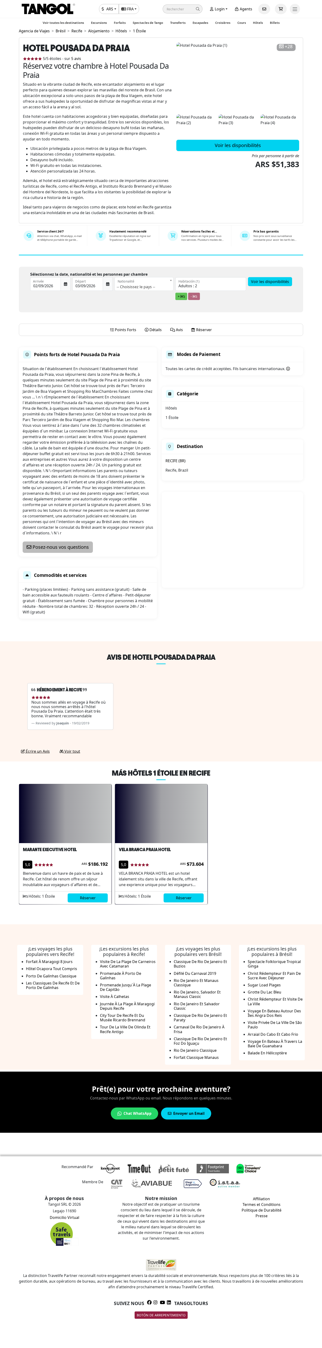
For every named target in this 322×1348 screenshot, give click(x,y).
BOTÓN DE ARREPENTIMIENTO (161, 1315)
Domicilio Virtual (64, 1217)
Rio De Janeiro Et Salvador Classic (197, 1006)
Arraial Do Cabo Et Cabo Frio (273, 1034)
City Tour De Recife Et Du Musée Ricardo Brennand (122, 1018)
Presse (262, 1215)
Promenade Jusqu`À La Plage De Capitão (125, 987)
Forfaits (120, 23)
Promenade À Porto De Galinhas (120, 975)
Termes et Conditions (262, 1204)
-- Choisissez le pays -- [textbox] (136, 286)
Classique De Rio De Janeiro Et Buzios (200, 964)
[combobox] (144, 284)
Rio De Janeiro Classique (195, 1050)
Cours (241, 23)
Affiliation (261, 1198)
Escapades (200, 23)
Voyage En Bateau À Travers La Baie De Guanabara (275, 1043)
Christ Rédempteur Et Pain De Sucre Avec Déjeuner (274, 975)
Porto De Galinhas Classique (51, 976)
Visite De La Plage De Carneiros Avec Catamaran (128, 964)
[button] (182, 8)
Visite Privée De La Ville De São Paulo (275, 1025)
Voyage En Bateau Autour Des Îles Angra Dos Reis (274, 1013)
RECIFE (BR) (175, 460)
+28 (289, 46)
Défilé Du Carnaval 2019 (195, 973)
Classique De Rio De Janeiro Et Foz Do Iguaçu (200, 1041)
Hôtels (258, 23)
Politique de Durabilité (261, 1210)
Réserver (88, 897)
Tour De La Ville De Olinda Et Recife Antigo (125, 1029)
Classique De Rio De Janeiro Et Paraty (200, 1018)
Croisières (222, 23)
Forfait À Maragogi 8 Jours (49, 961)
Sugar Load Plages (264, 985)
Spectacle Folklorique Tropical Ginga (274, 964)
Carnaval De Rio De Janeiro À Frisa (199, 1029)
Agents (245, 9)
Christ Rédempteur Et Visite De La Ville (275, 1001)
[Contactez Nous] (264, 9)
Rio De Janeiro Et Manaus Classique (196, 983)
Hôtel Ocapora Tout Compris (51, 968)
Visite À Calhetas (114, 996)
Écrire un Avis (37, 751)
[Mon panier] (281, 9)
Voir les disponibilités (238, 145)
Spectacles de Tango (148, 23)
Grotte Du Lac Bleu (264, 992)
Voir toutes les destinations (63, 23)
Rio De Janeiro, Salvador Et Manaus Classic (197, 994)
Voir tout (71, 751)
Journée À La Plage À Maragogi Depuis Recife (127, 1006)
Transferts (178, 23)
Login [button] (219, 9)
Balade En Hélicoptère (267, 1053)
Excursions (99, 23)
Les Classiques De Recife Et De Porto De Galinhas (53, 985)
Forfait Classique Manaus (196, 1057)
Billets (275, 23)
